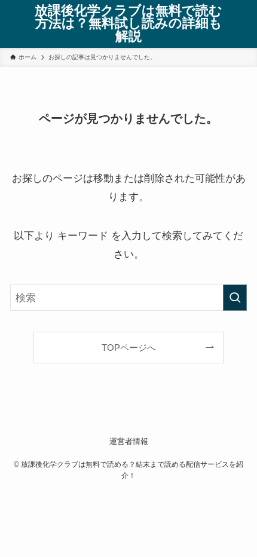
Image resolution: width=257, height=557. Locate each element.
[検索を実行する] (235, 297)
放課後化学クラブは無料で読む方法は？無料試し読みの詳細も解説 (128, 24)
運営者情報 (128, 441)
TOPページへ (129, 347)
